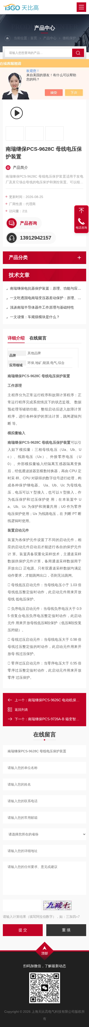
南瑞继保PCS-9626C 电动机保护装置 (57, 700)
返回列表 (21, 709)
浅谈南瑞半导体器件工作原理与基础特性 (42, 307)
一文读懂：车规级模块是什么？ (35, 317)
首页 (33, 38)
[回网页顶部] (81, 210)
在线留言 (38, 338)
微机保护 (69, 38)
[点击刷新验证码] (57, 905)
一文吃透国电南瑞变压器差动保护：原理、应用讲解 (47, 298)
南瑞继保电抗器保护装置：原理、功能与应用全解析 (47, 288)
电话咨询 (81, 227)
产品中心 (49, 38)
